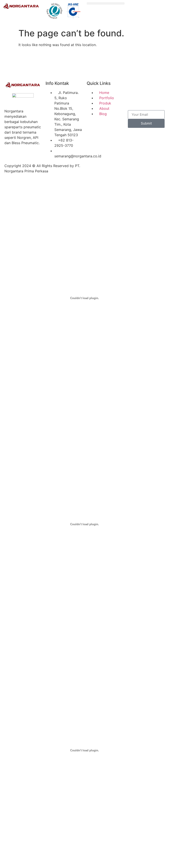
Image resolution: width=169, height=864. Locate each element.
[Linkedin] (145, 98)
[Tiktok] (157, 86)
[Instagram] (145, 86)
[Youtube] (133, 98)
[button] (106, 3)
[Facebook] (133, 86)
